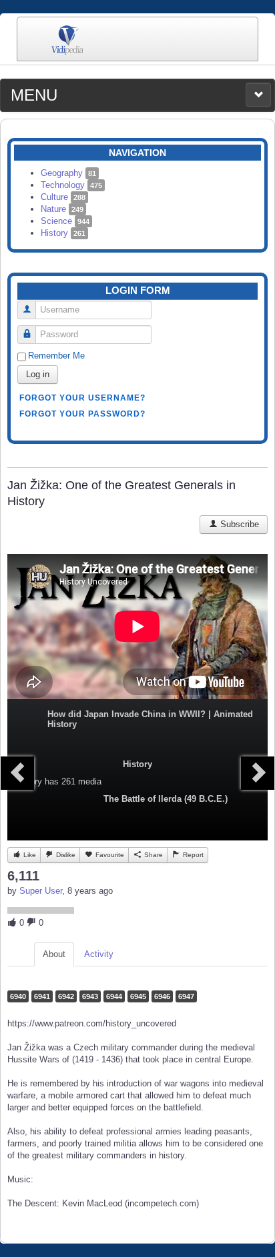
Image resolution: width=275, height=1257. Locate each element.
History (63, 233)
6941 (42, 996)
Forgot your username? (82, 398)
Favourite (108, 854)
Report (192, 854)
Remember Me (56, 356)
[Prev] (17, 773)
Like (28, 854)
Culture (63, 197)
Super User (40, 891)
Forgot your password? (82, 414)
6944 (114, 996)
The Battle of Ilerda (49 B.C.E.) (165, 799)
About (54, 954)
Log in (37, 374)
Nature (62, 209)
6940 (18, 996)
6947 (186, 996)
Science (65, 221)
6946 (162, 996)
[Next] (257, 773)
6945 (138, 996)
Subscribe (238, 524)
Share (152, 854)
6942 (66, 996)
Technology (71, 185)
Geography (68, 173)
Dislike (64, 854)
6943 (90, 996)
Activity (98, 954)
